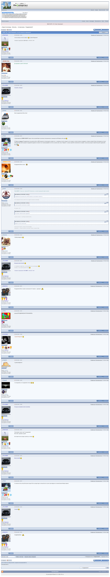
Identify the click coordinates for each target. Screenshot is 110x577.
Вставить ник (93, 35)
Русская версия (49, 574)
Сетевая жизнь (21, 27)
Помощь (106, 21)
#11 (107, 310)
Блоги (87, 21)
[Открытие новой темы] (104, 29)
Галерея (83, 21)
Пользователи (98, 21)
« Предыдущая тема (89, 556)
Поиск (103, 21)
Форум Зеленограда (6, 27)
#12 (107, 334)
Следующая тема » (104, 556)
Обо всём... (14, 27)
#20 (107, 532)
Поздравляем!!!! (29, 27)
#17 (107, 455)
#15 (107, 404)
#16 (107, 429)
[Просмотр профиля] (5, 41)
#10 (107, 286)
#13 (107, 360)
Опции (103, 32)
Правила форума (5, 21)
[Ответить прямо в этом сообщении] (105, 57)
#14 (107, 380)
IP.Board (54, 574)
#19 (107, 506)
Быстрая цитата (99, 35)
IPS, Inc (62, 574)
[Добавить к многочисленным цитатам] (99, 57)
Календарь (92, 21)
